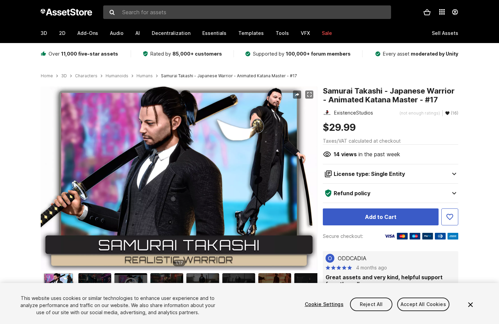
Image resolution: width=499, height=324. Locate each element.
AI (137, 33)
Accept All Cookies (423, 304)
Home (47, 76)
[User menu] (454, 12)
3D (44, 33)
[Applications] (442, 12)
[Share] (297, 94)
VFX (305, 33)
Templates (251, 33)
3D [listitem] (64, 76)
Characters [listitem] (86, 76)
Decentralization (171, 33)
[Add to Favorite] (449, 216)
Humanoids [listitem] (117, 76)
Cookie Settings (324, 304)
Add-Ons (87, 33)
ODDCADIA (352, 258)
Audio (117, 33)
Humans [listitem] (144, 76)
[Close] (470, 304)
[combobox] (247, 12)
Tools (282, 33)
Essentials (214, 33)
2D (62, 33)
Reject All (371, 304)
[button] (427, 12)
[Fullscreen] (309, 94)
